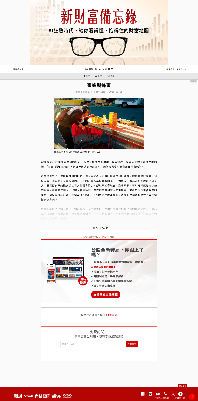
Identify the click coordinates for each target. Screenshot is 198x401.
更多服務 (183, 386)
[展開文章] (112, 69)
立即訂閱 (131, 343)
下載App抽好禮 (162, 397)
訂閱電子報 (180, 397)
